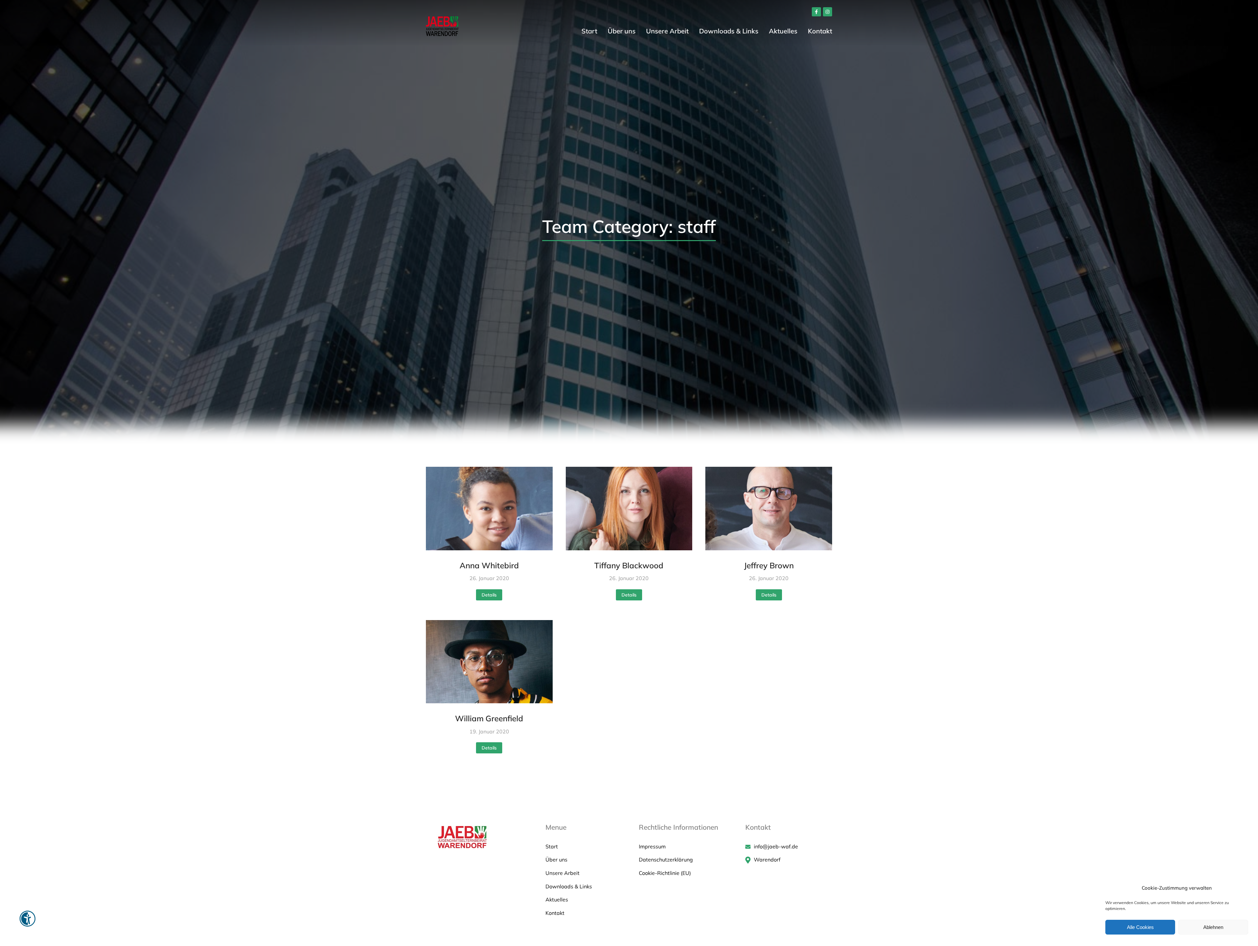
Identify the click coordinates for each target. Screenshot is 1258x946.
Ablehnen (1213, 927)
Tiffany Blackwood (628, 565)
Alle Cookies (1140, 927)
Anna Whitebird (489, 565)
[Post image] (489, 508)
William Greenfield (489, 718)
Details (489, 595)
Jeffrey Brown (769, 565)
